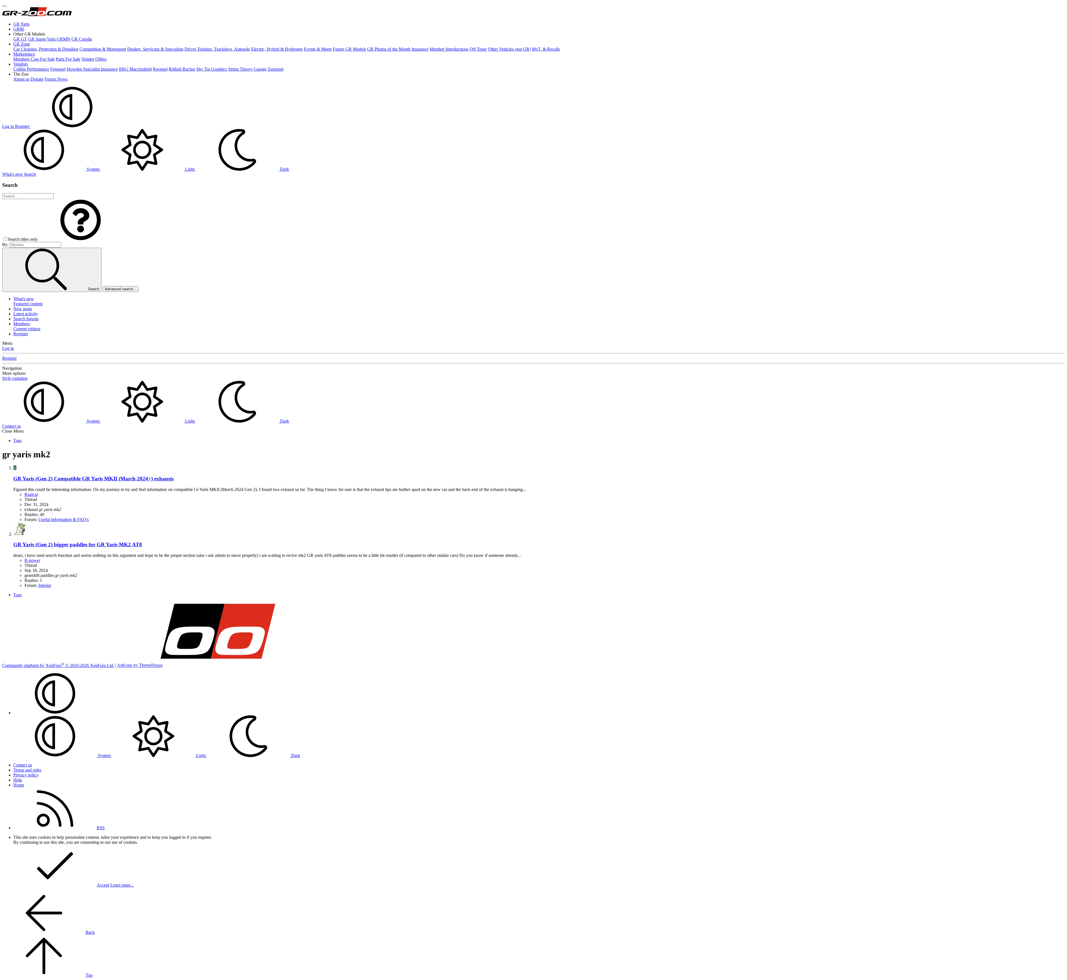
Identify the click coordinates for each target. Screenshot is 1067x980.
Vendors (20, 64)
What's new (23, 298)
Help (17, 780)
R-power (32, 560)
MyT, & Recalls (546, 49)
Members (21, 323)
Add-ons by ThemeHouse (140, 665)
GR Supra (37, 39)
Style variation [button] (15, 378)
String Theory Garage (247, 69)
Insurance (420, 49)
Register (20, 333)
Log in (8, 348)
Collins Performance (31, 69)
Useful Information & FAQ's (63, 519)
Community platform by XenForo (58, 665)
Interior (44, 585)
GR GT (20, 39)
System (93, 169)
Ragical (31, 494)
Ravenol (160, 69)
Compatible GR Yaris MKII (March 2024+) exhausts (93, 479)
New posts (22, 308)
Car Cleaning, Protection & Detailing (45, 49)
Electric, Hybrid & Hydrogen (277, 49)
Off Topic (478, 49)
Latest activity (25, 313)
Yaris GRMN (58, 39)
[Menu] (4, 6)
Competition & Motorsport (102, 49)
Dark (284, 169)
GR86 (18, 29)
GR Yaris (21, 24)
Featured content (28, 303)
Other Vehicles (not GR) (509, 49)
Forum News (56, 79)
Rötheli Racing (182, 69)
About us (21, 79)
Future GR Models (349, 49)
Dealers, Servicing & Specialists (155, 49)
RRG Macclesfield (135, 69)
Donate (37, 79)
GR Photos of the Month (388, 49)
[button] (29, 34)
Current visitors (26, 328)
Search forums (26, 318)
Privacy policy (26, 775)
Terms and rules (27, 770)
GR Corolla (81, 39)
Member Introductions (449, 49)
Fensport (58, 69)
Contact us (11, 426)
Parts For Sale (68, 59)
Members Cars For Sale (34, 59)
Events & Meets (318, 49)
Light (190, 169)
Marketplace (24, 54)
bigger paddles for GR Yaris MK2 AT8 (77, 544)
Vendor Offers (93, 59)
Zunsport (275, 69)
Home (18, 785)
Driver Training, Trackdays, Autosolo (217, 49)
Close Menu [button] (13, 431)
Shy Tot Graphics (211, 69)
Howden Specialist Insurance (92, 69)
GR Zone (21, 44)
